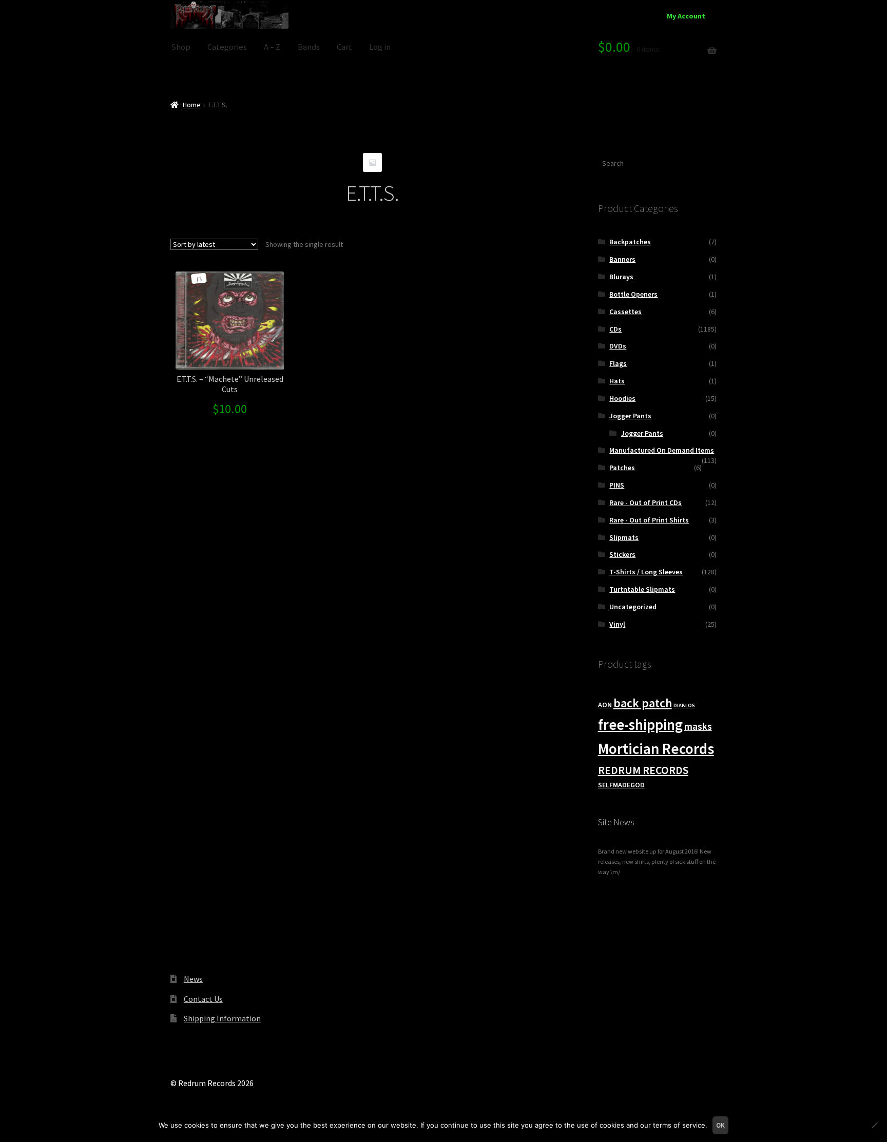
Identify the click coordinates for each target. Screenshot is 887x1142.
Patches (622, 467)
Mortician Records (656, 748)
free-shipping (640, 724)
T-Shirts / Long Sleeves (646, 571)
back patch (642, 702)
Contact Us (203, 999)
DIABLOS (684, 705)
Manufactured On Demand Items (661, 450)
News (193, 979)
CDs (615, 329)
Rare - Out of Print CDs (645, 502)
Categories (227, 47)
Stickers (622, 554)
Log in (380, 47)
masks (698, 726)
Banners (622, 259)
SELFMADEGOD (621, 784)
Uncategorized (633, 606)
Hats (617, 380)
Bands (309, 47)
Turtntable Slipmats (642, 589)
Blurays (621, 276)
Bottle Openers (633, 294)
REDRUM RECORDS (643, 770)
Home (192, 104)
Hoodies (622, 398)
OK (720, 1125)
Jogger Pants (630, 415)
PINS (616, 485)
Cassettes (625, 311)
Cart (344, 47)
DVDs (617, 346)
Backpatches (630, 241)
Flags (618, 363)
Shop (180, 47)
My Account (686, 16)
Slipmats (624, 537)
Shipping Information (222, 1018)
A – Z (272, 47)
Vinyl (617, 624)
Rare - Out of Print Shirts (649, 520)
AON (605, 704)
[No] (874, 1125)
